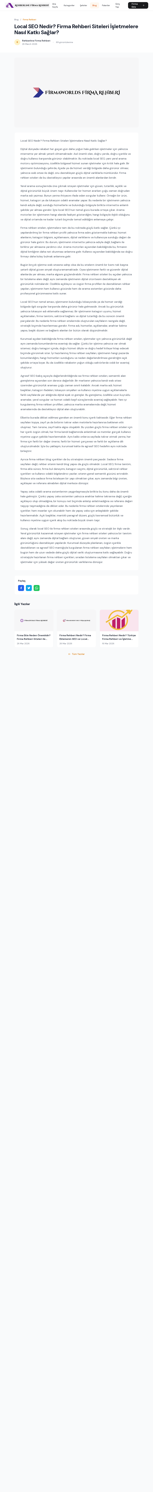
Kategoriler (69, 5)
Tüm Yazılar (78, 654)
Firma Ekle (135, 5)
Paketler (106, 5)
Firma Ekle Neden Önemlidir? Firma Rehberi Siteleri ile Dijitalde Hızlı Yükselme (34, 639)
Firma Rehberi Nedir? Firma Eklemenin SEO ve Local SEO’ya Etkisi (75, 639)
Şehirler (83, 5)
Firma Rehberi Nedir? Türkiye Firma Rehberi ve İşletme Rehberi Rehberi (119, 639)
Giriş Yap (117, 5)
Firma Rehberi (29, 19)
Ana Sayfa (55, 5)
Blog (94, 5)
